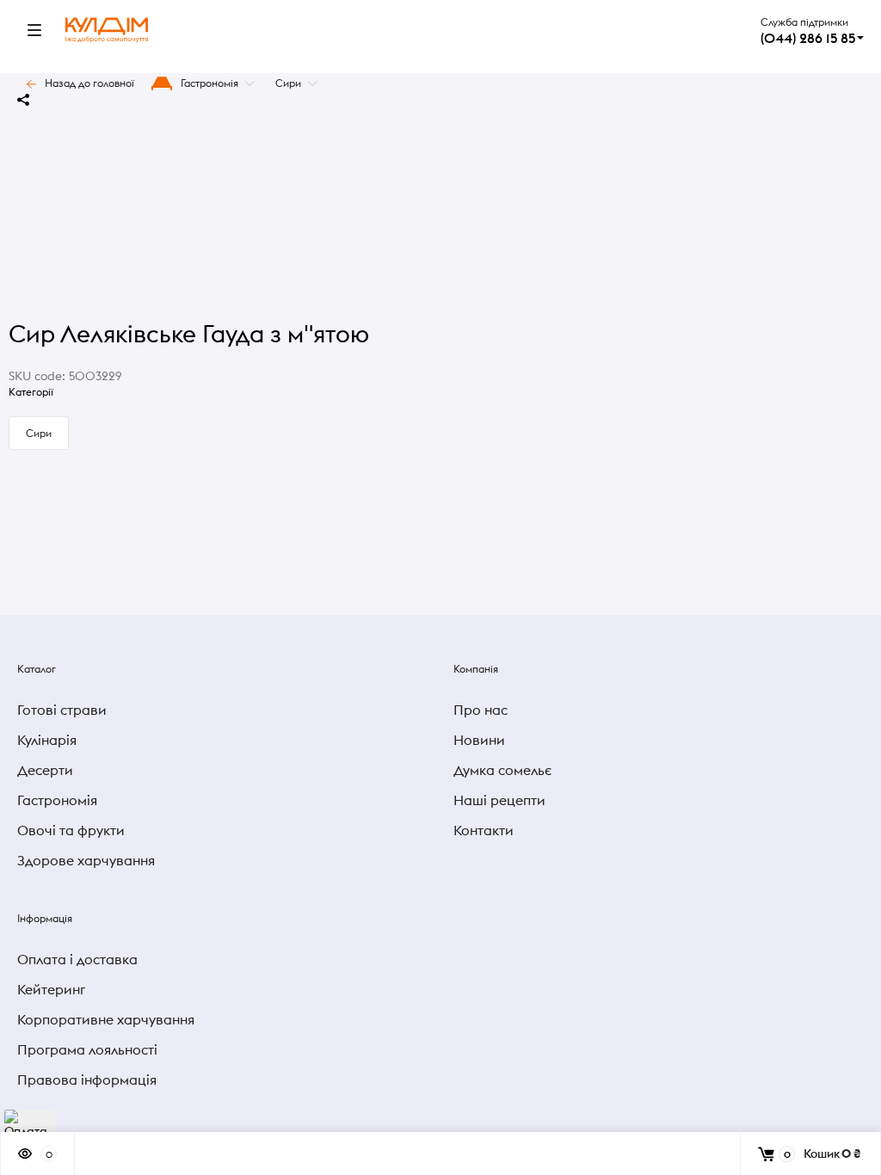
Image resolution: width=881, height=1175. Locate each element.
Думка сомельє (502, 769)
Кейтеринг (51, 989)
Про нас (480, 709)
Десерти (45, 769)
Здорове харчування (86, 860)
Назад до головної (89, 83)
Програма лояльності (87, 1049)
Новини (479, 739)
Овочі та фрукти (71, 830)
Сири (288, 83)
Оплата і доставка (77, 959)
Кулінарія (47, 739)
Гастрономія (209, 83)
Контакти (483, 830)
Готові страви (62, 709)
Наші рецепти (499, 800)
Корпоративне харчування (105, 1019)
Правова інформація (87, 1079)
